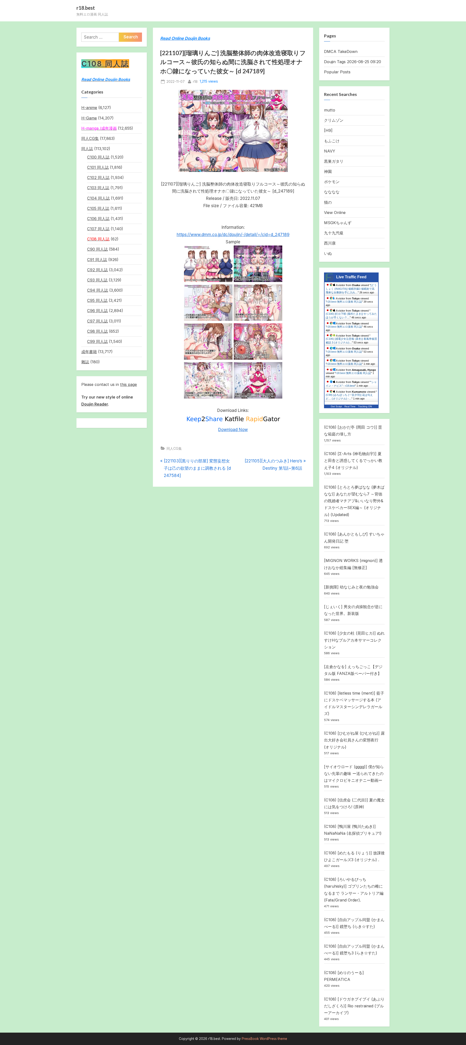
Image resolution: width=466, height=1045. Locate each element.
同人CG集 (174, 448)
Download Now (233, 429)
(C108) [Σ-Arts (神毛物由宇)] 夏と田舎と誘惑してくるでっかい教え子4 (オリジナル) (353, 460)
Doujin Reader (94, 404)
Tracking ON (365, 406)
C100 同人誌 (98, 157)
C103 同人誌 (98, 187)
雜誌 (85, 361)
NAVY (329, 151)
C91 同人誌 (97, 259)
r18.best (85, 8)
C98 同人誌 (97, 331)
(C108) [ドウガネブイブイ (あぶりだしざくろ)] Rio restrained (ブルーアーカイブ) (354, 1006)
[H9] (328, 130)
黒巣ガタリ (333, 161)
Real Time (350, 406)
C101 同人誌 (98, 167)
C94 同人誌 (97, 290)
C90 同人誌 (97, 249)
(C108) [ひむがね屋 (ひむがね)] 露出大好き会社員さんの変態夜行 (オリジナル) (354, 740)
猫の (328, 202)
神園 (328, 171)
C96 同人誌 (97, 310)
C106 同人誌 (98, 218)
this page (128, 384)
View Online (335, 212)
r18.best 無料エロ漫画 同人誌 (344, 301)
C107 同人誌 (98, 228)
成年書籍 (89, 351)
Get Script (336, 406)
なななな (332, 191)
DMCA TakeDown (341, 51)
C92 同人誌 (97, 269)
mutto (329, 110)
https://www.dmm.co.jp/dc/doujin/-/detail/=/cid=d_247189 (233, 234)
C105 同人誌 (98, 208)
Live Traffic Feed (351, 277)
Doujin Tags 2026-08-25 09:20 (352, 61)
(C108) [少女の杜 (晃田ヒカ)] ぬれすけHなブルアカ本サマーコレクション (354, 640)
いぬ (328, 253)
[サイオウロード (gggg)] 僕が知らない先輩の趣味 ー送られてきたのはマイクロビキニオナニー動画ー (354, 773)
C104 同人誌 (98, 198)
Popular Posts (337, 71)
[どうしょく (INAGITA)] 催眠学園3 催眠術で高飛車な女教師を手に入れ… (351, 289)
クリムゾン (333, 120)
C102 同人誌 (98, 177)
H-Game (89, 118)
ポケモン (332, 181)
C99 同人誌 (97, 341)
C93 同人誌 (97, 280)
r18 (195, 81)
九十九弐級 (333, 232)
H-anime (89, 107)
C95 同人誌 (97, 300)
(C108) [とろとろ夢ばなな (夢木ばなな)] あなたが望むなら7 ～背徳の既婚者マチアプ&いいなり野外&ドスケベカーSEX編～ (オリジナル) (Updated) (354, 501)
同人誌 (87, 148)
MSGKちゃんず (337, 222)
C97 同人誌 (97, 321)
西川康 (330, 243)
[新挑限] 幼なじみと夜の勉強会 (351, 587)
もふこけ (332, 140)
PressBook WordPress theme (264, 1039)
